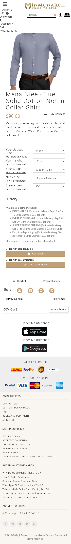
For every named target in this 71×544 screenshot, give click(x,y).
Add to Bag (38, 253)
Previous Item (15, 299)
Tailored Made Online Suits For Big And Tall (26, 489)
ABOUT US (8, 420)
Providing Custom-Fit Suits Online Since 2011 (27, 493)
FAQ (4, 412)
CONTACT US (9, 403)
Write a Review (58, 309)
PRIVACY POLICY (11, 452)
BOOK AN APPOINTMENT (15, 416)
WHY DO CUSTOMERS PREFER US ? (21, 473)
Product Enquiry (51, 281)
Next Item (58, 299)
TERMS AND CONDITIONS (16, 444)
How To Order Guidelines (15, 477)
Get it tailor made (37, 264)
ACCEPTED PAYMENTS (14, 440)
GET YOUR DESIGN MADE (16, 407)
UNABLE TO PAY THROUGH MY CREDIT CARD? (27, 456)
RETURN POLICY (11, 436)
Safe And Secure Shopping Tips (19, 481)
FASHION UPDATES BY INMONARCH (21, 497)
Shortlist (21, 281)
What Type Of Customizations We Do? (22, 485)
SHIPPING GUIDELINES (14, 448)
